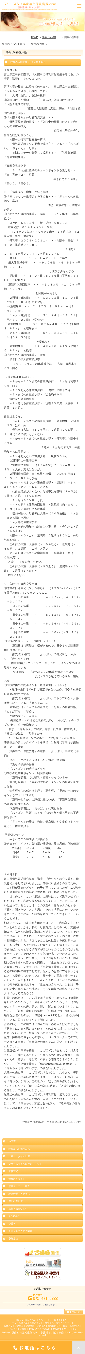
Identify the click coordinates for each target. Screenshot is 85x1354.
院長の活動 (37, 43)
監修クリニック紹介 (14, 1326)
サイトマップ (70, 1329)
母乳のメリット (63, 1323)
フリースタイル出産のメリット (27, 1323)
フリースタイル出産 (57, 1320)
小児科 (23, 1329)
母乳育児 (49, 1323)
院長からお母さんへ (35, 1320)
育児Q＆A (12, 1329)
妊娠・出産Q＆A (71, 1326)
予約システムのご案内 (39, 1329)
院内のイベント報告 (13, 43)
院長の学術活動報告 (52, 37)
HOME (34, 37)
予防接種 (57, 1329)
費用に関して (54, 1326)
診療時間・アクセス (35, 1326)
